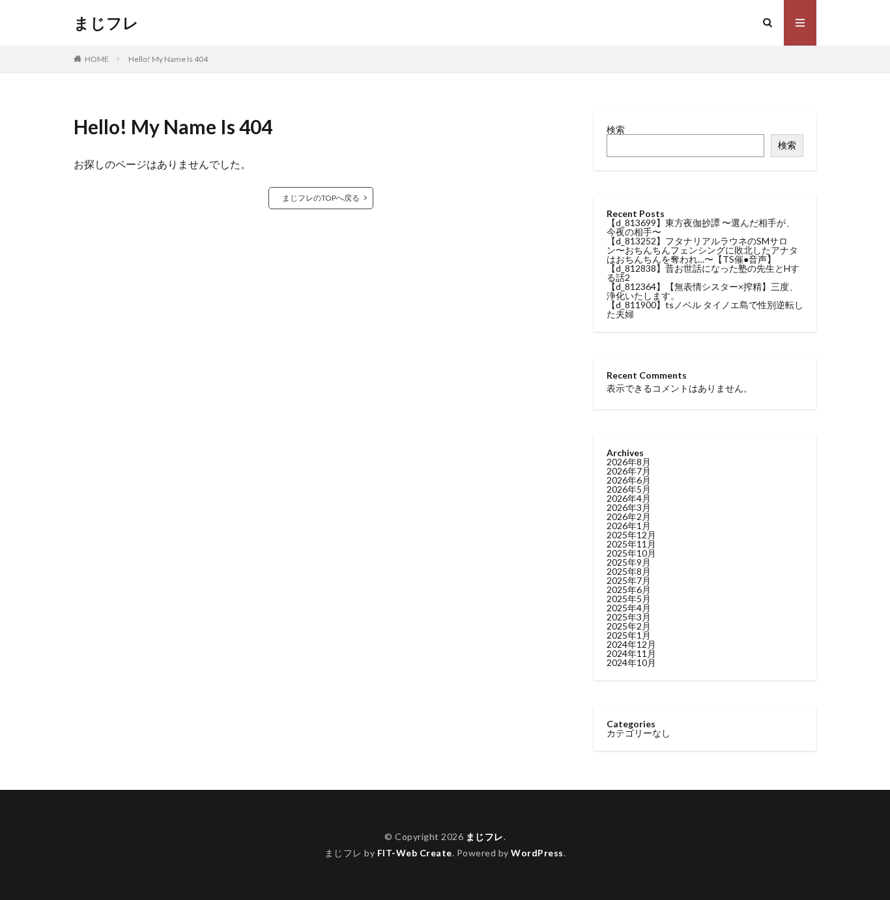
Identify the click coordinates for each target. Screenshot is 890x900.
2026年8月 (629, 461)
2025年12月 (631, 534)
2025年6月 (629, 589)
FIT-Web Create (414, 852)
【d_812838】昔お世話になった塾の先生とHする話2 (703, 273)
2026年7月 (629, 470)
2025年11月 (631, 543)
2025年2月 (629, 625)
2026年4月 (629, 498)
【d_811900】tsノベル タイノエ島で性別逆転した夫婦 (705, 309)
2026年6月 (629, 480)
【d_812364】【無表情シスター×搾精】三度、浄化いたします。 (702, 291)
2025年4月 (629, 607)
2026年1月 (629, 525)
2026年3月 (629, 507)
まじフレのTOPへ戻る (321, 198)
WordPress (537, 852)
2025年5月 (629, 598)
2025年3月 (629, 616)
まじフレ (106, 23)
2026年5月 (629, 489)
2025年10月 (631, 553)
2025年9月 (629, 562)
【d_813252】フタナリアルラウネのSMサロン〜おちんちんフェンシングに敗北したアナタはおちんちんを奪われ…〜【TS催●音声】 (702, 250)
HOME (97, 59)
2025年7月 (629, 580)
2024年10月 (631, 662)
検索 (616, 129)
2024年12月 (631, 644)
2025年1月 (629, 635)
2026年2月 (629, 516)
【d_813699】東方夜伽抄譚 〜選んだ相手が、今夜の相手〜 (701, 227)
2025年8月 (629, 571)
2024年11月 (631, 653)
